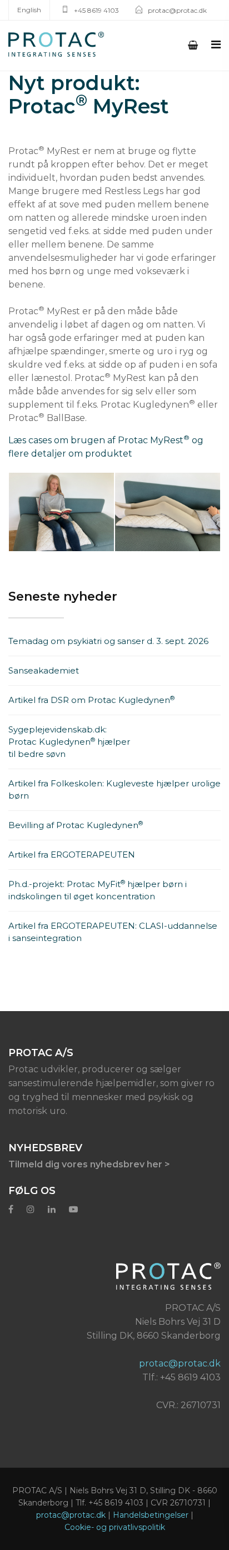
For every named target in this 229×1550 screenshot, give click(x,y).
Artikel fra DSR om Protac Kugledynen (91, 700)
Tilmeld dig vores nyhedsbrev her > (89, 1164)
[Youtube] (73, 1209)
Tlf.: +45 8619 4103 (181, 1377)
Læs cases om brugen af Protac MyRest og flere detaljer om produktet (105, 446)
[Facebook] (10, 1209)
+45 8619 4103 (96, 10)
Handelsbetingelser (150, 1515)
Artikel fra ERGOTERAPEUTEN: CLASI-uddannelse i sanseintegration (112, 931)
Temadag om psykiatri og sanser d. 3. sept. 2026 (108, 641)
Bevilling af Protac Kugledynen (75, 825)
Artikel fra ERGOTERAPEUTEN (71, 854)
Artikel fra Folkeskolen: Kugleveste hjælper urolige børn (114, 789)
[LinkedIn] (52, 1209)
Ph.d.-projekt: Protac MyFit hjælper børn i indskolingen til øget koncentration (97, 890)
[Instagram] (30, 1209)
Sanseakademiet (43, 670)
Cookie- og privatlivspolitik (114, 1527)
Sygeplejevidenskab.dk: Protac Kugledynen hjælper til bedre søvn (69, 741)
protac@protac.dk (177, 10)
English (29, 10)
